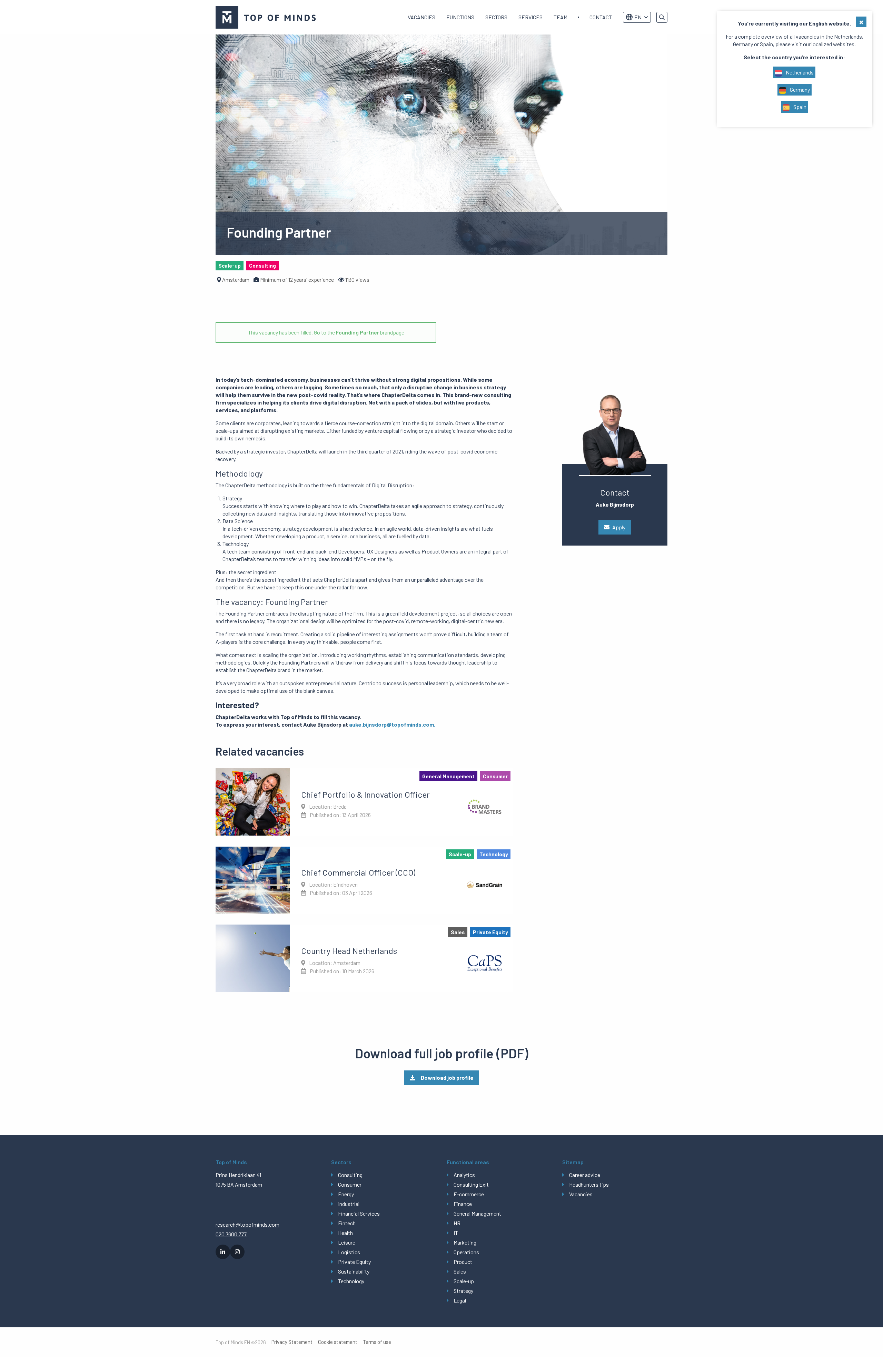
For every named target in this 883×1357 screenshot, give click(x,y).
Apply (618, 527)
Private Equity (354, 1261)
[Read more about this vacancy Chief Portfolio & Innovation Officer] (364, 801)
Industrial (348, 1203)
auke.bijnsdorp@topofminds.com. (392, 724)
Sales (460, 1271)
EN (638, 17)
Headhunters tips (589, 1184)
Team (560, 17)
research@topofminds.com (247, 1224)
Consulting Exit (471, 1184)
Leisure (346, 1242)
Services (530, 17)
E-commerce (469, 1194)
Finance (463, 1203)
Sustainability (353, 1271)
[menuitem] (421, 17)
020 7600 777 (231, 1234)
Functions (460, 17)
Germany (799, 89)
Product (463, 1261)
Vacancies (421, 17)
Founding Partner (357, 332)
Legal (460, 1300)
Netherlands (799, 72)
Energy (346, 1194)
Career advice (584, 1174)
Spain (799, 106)
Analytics (464, 1174)
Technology (351, 1281)
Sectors (496, 17)
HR (457, 1223)
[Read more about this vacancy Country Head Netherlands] (364, 958)
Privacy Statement (291, 1342)
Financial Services (359, 1213)
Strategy (463, 1290)
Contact (600, 17)
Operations (466, 1252)
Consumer (349, 1184)
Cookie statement (337, 1342)
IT (456, 1232)
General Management (477, 1213)
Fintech (347, 1223)
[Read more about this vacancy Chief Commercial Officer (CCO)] (364, 880)
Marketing (465, 1242)
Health (345, 1232)
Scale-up (464, 1281)
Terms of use (377, 1342)
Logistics (349, 1252)
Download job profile (447, 1077)
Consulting (350, 1174)
